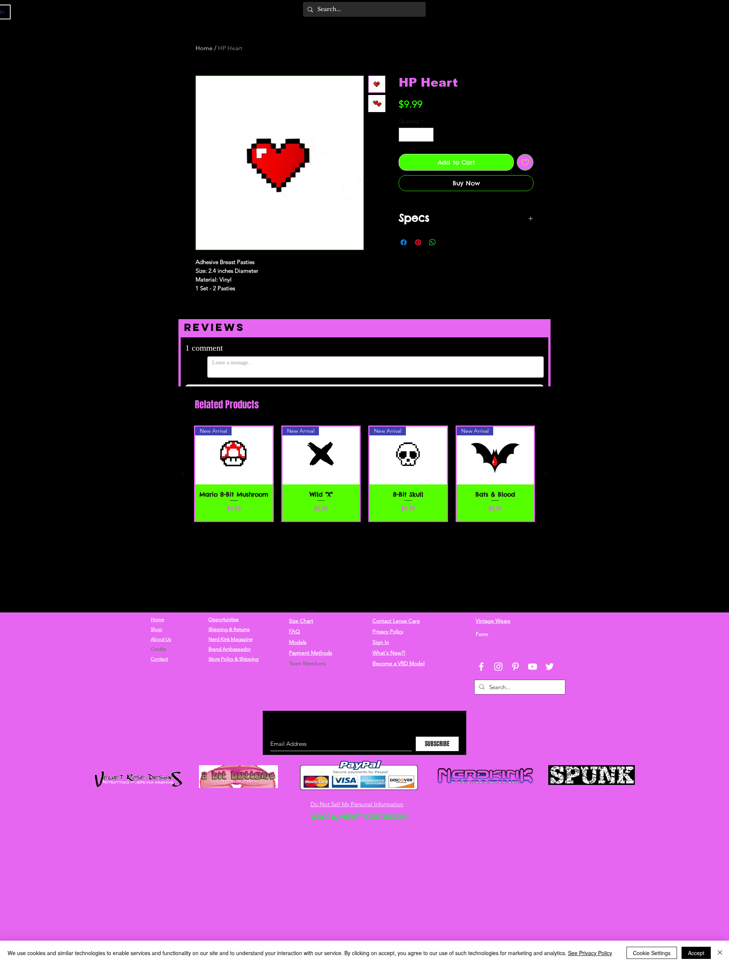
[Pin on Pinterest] (418, 242)
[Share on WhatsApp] (432, 242)
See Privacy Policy (590, 953)
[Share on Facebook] (403, 242)
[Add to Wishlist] (525, 162)
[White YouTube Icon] (532, 666)
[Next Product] (546, 473)
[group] (364, 473)
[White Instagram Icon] (498, 666)
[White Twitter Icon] (549, 666)
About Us (161, 639)
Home (204, 48)
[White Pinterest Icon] (515, 666)
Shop (156, 629)
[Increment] (427, 134)
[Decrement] (404, 134)
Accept (696, 953)
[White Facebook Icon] (481, 666)
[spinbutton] (416, 134)
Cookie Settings (652, 953)
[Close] (719, 953)
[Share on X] (446, 242)
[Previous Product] (183, 473)
